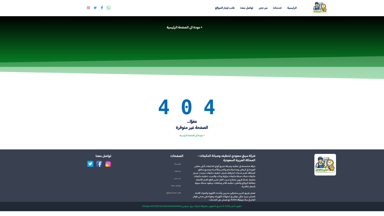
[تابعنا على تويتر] (95, 8)
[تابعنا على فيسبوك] (102, 8)
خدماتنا (277, 8)
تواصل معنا (246, 8)
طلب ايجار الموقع (225, 8)
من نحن (263, 8)
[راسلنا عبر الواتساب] (109, 8)
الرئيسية (292, 8)
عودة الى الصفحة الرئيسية (183, 27)
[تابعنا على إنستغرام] (89, 8)
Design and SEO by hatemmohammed (161, 206)
